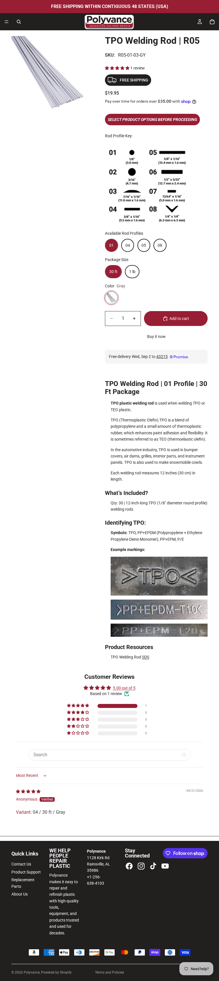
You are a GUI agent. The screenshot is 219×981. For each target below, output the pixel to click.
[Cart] (212, 21)
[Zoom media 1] (51, 76)
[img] (28, 791)
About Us (19, 894)
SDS (145, 657)
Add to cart (179, 318)
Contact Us (21, 864)
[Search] (19, 21)
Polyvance (32, 972)
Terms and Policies (109, 972)
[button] (117, 68)
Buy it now (156, 336)
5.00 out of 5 (124, 688)
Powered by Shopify (56, 972)
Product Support (26, 872)
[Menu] (6, 21)
